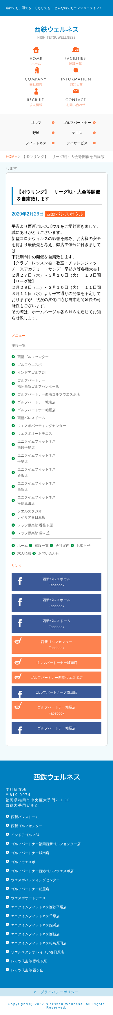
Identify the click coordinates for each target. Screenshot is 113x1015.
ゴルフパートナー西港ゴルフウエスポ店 (48, 394)
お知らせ (83, 546)
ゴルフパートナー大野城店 (56, 692)
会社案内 (63, 546)
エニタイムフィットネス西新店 (35, 934)
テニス (77, 133)
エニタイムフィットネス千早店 (35, 916)
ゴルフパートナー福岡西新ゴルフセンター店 (46, 844)
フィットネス (35, 143)
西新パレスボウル (64, 213)
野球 (35, 133)
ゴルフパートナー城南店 (36, 402)
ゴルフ (36, 123)
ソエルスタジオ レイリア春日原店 (37, 952)
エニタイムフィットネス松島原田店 (39, 943)
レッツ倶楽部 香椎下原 (35, 525)
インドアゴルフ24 (31, 373)
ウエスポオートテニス (34, 434)
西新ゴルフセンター (33, 357)
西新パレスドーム (31, 418)
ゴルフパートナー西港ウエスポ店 (56, 678)
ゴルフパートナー (77, 123)
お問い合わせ (48, 553)
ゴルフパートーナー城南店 (56, 663)
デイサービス (77, 143)
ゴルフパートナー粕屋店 (36, 410)
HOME (11, 156)
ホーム (22, 546)
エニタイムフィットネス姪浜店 (35, 925)
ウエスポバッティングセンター (41, 426)
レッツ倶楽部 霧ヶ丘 (33, 533)
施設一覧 (42, 546)
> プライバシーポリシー (56, 992)
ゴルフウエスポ (29, 365)
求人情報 (24, 553)
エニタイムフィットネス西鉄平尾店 (39, 907)
